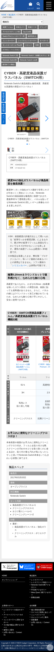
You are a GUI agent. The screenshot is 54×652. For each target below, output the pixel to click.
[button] (47, 118)
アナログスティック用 (11, 32)
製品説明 (3, 108)
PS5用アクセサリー (38, 590)
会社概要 (33, 606)
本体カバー (20, 27)
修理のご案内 (9, 630)
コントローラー (9, 41)
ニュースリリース (38, 615)
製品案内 (12, 15)
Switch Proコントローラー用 (14, 36)
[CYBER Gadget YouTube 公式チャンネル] (44, 567)
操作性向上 (32, 36)
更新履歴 (34, 620)
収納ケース (32, 27)
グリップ (43, 27)
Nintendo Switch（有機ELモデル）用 (35, 55)
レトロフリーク (37, 580)
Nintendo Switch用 (10, 60)
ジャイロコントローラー (27, 41)
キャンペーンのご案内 (39, 617)
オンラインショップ (9, 580)
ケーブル (45, 45)
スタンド (28, 45)
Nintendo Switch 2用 (10, 55)
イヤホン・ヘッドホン (11, 50)
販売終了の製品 (9, 64)
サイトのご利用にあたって (41, 612)
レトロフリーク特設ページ (41, 582)
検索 (38, 8)
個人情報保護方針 (38, 610)
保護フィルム (8, 27)
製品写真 (3, 96)
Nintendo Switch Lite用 (28, 60)
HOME (3, 15)
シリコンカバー (19, 265)
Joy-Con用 (27, 32)
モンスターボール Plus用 (12, 45)
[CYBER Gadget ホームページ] (7, 5)
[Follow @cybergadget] (9, 567)
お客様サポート (8, 606)
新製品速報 (35, 597)
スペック (3, 119)
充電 (37, 45)
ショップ (30, 8)
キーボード (44, 41)
